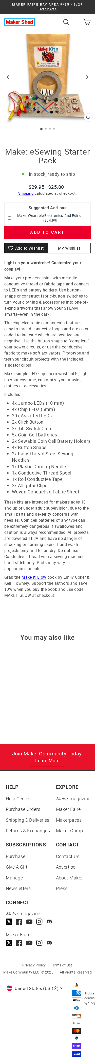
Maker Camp (69, 831)
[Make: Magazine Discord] (49, 922)
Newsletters (18, 888)
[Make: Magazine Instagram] (39, 922)
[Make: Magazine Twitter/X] (9, 922)
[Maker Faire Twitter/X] (9, 943)
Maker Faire (68, 809)
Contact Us (68, 856)
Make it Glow (34, 577)
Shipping (26, 193)
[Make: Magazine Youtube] (29, 922)
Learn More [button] (47, 760)
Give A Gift (17, 867)
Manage (14, 878)
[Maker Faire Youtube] (29, 943)
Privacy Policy (34, 965)
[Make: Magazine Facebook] (19, 922)
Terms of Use (61, 965)
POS (88, 993)
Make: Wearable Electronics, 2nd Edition (50, 215)
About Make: (69, 878)
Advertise (65, 867)
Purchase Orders (23, 809)
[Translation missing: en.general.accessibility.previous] (8, 77)
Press (62, 888)
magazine (73, 798)
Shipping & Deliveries (27, 820)
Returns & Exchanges (28, 831)
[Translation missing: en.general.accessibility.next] (87, 77)
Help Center (18, 798)
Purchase (16, 856)
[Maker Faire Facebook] (19, 943)
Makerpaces (69, 820)
